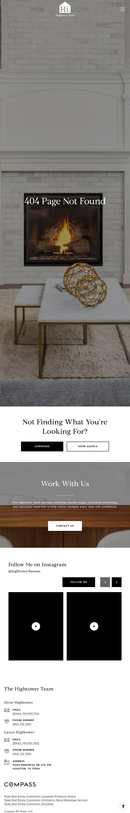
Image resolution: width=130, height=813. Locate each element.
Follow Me (79, 582)
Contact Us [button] (65, 525)
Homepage (42, 446)
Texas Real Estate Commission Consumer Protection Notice (40, 796)
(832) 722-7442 (22, 753)
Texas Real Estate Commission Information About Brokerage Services (46, 800)
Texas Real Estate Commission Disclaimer (29, 804)
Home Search (88, 446)
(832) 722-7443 (22, 724)
